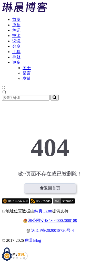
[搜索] (55, 97)
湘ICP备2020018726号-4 (52, 230)
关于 (27, 68)
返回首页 (52, 188)
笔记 (16, 30)
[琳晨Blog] (24, 10)
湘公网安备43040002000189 (52, 220)
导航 (16, 57)
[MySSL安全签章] (15, 254)
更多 (16, 62)
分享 (16, 46)
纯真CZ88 (43, 211)
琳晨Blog (33, 240)
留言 (27, 73)
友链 (27, 78)
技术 (16, 35)
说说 (16, 41)
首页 (16, 19)
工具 (16, 51)
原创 (16, 25)
